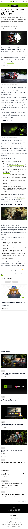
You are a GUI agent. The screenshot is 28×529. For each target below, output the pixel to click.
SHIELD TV (21, 114)
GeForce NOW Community (12, 26)
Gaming (3, 459)
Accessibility (18, 522)
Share (16, 28)
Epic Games (17, 255)
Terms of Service (9, 522)
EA (16, 257)
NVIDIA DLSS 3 (6, 161)
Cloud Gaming (7, 281)
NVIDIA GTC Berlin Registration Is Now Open (13, 302)
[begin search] (4, 1)
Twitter (20, 265)
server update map (7, 148)
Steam (20, 242)
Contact (23, 524)
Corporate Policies (5, 524)
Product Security (16, 524)
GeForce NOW (10, 62)
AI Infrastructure (5, 470)
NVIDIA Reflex (6, 172)
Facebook (3, 267)
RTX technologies (21, 197)
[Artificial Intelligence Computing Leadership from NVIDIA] (14, 1)
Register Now (5, 308)
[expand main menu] (2, 1)
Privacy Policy (7, 521)
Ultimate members (5, 194)
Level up (8, 199)
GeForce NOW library (17, 51)
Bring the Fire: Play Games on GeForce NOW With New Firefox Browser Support (14, 399)
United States (14, 518)
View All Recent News (21, 501)
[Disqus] (14, 329)
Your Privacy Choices (17, 521)
